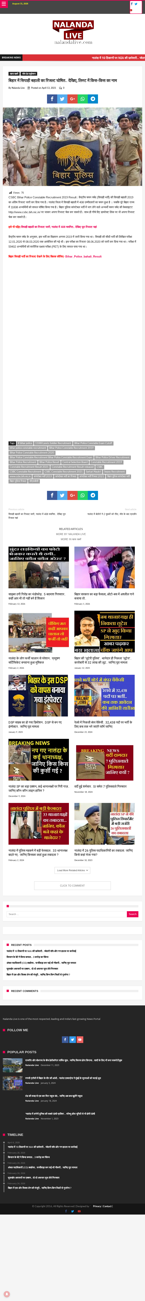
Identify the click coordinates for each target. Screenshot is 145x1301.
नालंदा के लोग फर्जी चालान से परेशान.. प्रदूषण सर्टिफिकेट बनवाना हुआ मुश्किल (34, 660)
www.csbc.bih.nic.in (20, 476)
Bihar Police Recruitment (23, 462)
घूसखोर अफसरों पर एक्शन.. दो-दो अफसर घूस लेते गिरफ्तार (32, 968)
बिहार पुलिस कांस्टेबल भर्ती (118, 476)
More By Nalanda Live (71, 534)
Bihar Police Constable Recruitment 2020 (32, 453)
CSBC (100, 467)
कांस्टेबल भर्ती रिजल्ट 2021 (91, 476)
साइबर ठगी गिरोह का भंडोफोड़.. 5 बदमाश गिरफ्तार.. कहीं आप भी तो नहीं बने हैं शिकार (37, 596)
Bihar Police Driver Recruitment (113, 457)
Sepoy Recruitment (114, 472)
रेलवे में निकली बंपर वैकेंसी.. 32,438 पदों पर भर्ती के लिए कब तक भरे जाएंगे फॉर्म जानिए (103, 724)
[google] (72, 99)
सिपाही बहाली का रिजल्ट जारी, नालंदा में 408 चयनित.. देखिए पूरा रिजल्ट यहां (59, 226)
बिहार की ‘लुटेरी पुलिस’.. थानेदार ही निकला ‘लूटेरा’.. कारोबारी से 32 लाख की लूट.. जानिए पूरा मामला (103, 660)
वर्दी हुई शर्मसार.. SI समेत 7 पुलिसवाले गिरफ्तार (100, 786)
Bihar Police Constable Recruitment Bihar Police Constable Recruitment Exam (51, 457)
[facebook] (52, 99)
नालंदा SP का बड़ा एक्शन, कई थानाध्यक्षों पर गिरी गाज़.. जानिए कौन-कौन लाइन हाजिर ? (38, 789)
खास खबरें (14, 73)
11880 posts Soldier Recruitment (53, 443)
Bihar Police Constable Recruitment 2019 (71, 448)
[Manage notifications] (7, 1294)
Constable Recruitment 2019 (106, 462)
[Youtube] (131, 10)
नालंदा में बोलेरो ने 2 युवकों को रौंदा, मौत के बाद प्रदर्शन (112, 512)
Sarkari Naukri (93, 472)
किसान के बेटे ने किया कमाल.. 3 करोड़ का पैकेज (27, 957)
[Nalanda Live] (72, 17)
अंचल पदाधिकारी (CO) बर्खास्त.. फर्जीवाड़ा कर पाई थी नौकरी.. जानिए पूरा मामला (41, 962)
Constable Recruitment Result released (72, 467)
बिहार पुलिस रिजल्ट (18, 481)
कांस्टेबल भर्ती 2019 (43, 476)
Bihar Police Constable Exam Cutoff (93, 443)
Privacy (97, 1206)
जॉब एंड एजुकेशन (29, 73)
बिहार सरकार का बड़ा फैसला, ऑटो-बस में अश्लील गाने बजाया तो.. (104, 596)
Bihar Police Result (49, 462)
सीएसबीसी (34, 481)
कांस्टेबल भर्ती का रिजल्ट (65, 476)
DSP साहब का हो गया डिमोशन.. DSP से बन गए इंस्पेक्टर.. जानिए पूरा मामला (35, 724)
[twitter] (62, 99)
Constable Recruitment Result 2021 (29, 467)
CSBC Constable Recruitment (25, 472)
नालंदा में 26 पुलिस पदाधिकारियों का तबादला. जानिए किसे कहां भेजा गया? (103, 853)
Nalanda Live (18, 88)
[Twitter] (136, 4)
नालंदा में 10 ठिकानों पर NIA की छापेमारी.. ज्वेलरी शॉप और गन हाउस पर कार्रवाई (41, 951)
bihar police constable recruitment (28, 448)
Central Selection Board (75, 462)
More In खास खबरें (71, 539)
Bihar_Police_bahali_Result (83, 256)
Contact (107, 1206)
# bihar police (25, 443)
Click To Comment (72, 885)
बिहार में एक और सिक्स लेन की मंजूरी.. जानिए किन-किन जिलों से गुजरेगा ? (38, 974)
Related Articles (71, 529)
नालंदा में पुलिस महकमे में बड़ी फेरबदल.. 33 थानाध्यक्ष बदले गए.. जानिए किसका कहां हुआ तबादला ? (37, 853)
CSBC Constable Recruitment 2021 (64, 472)
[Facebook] (131, 4)
